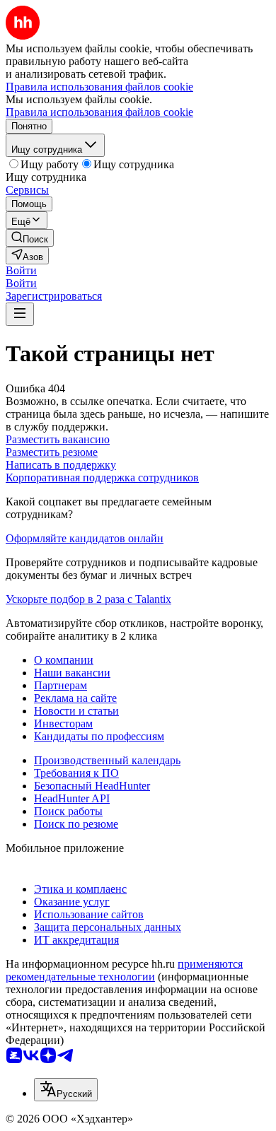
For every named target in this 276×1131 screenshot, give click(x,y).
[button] (21, 270)
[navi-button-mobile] (20, 314)
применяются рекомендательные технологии (124, 970)
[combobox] (66, 1089)
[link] (30, 238)
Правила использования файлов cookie (99, 112)
